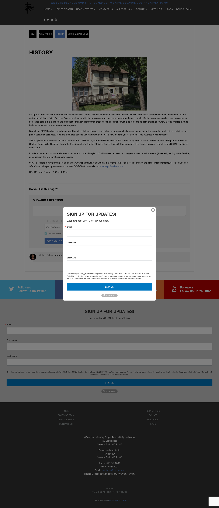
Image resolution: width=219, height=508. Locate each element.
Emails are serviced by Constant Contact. (127, 278)
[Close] (153, 210)
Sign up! (109, 286)
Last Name (71, 258)
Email (69, 227)
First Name (71, 242)
